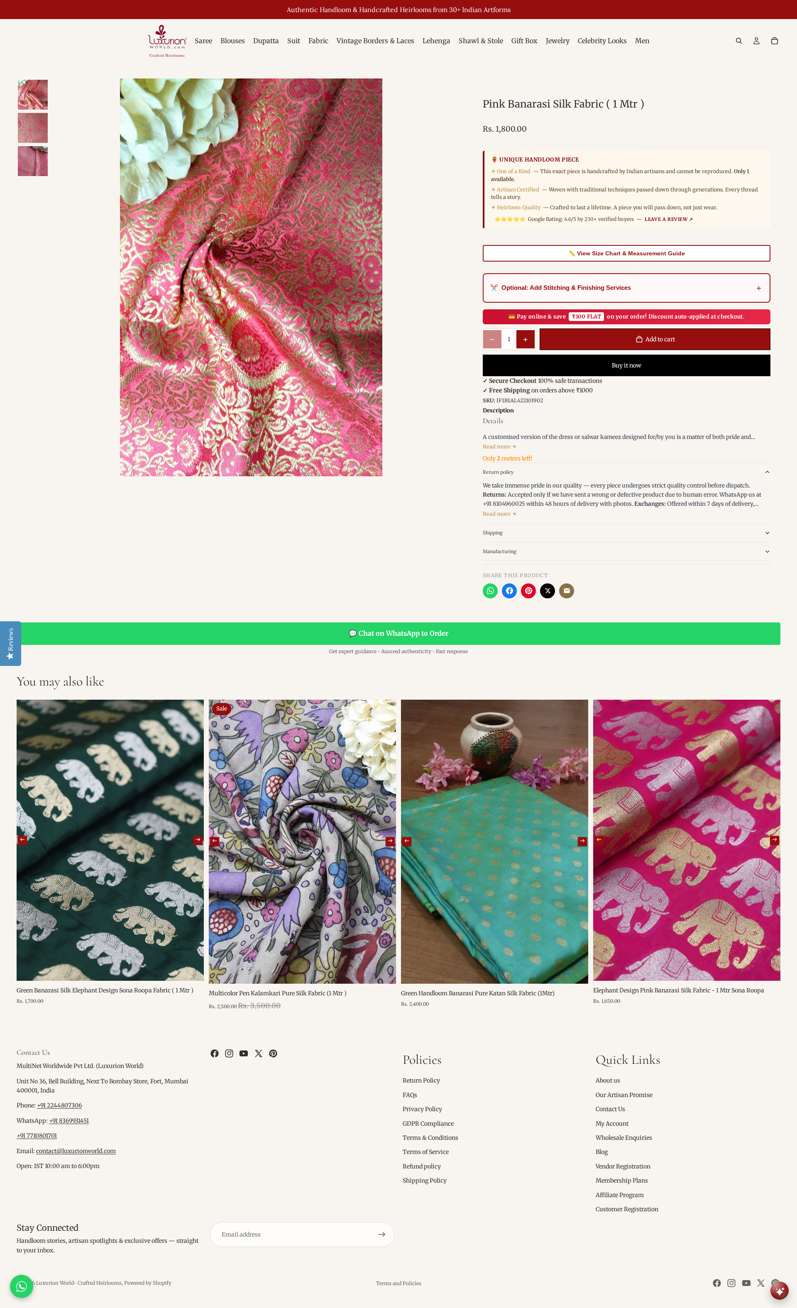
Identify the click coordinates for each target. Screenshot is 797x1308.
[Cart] (774, 41)
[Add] (190, 967)
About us (608, 1080)
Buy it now (626, 365)
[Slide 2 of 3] (33, 128)
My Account (612, 1123)
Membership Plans (622, 1180)
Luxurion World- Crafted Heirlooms (79, 1283)
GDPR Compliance (428, 1123)
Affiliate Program (620, 1194)
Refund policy (422, 1166)
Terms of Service (426, 1152)
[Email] (566, 590)
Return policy (498, 472)
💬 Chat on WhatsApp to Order (398, 633)
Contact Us (610, 1109)
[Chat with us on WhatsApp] (21, 1286)
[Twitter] (259, 1053)
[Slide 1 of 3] (33, 95)
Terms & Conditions (430, 1137)
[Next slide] (198, 840)
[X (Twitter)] (547, 590)
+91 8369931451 (69, 1120)
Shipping (493, 532)
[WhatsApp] (490, 590)
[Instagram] (229, 1053)
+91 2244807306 (59, 1105)
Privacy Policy (422, 1109)
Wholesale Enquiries (624, 1137)
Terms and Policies (398, 1283)
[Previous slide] (22, 840)
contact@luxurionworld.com (76, 1151)
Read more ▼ (500, 446)
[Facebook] (509, 590)
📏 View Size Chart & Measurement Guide (626, 253)
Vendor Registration (623, 1166)
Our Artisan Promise (624, 1095)
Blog (602, 1152)
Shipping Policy (425, 1180)
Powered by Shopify (147, 1283)
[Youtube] (244, 1053)
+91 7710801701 (37, 1135)
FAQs (410, 1095)
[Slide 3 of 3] (33, 161)
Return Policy (421, 1080)
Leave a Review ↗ (669, 219)
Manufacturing (499, 551)
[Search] (739, 41)
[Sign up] (382, 1234)
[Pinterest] (528, 590)
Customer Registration (627, 1209)
